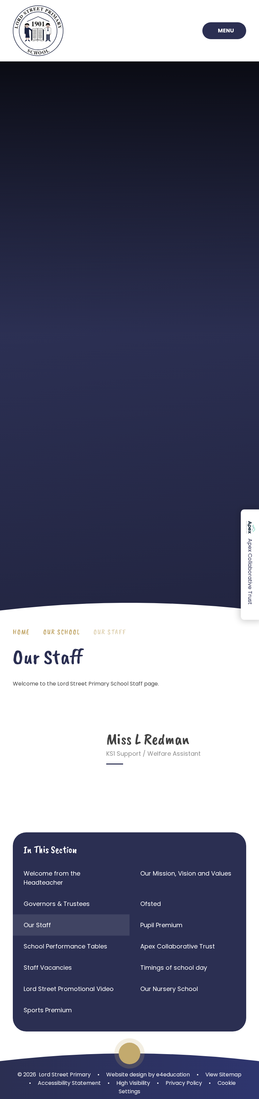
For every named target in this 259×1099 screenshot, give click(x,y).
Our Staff (109, 632)
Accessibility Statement (69, 1083)
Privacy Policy (184, 1083)
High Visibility (133, 1083)
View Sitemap (223, 1074)
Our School (61, 632)
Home (21, 632)
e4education (173, 1074)
